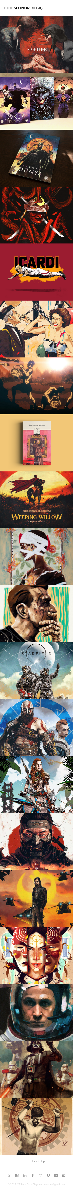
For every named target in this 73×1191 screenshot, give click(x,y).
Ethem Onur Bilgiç (23, 8)
